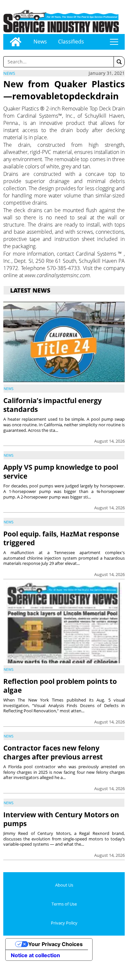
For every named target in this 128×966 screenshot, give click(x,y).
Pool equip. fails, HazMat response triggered (61, 538)
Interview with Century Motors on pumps (61, 819)
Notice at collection (35, 955)
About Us (64, 885)
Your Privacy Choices (55, 944)
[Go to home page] (15, 42)
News (40, 41)
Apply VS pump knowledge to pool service (60, 472)
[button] (119, 61)
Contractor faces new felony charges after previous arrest (53, 752)
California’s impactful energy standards (52, 405)
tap (114, 41)
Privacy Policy (64, 923)
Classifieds (71, 41)
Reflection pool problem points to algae (60, 686)
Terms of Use (64, 904)
